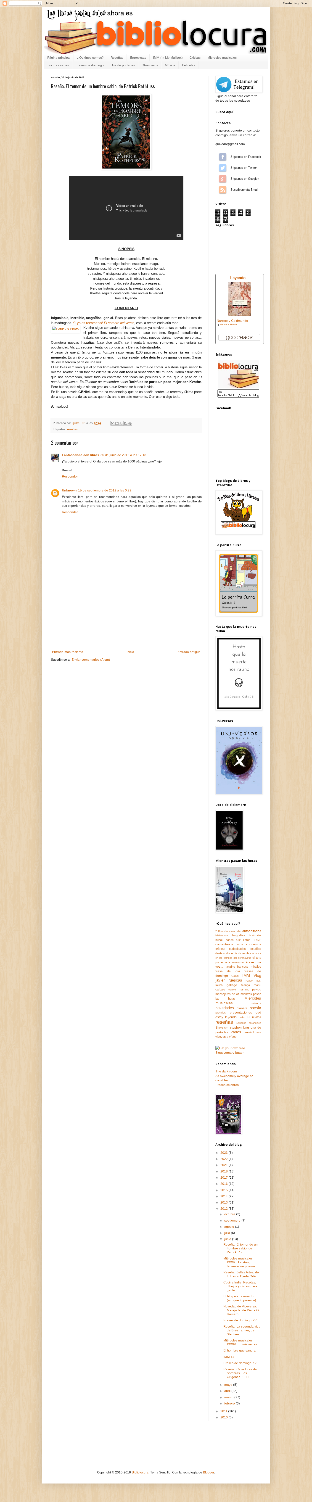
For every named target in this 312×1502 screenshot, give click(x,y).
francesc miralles (249, 966)
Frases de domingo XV (239, 1363)
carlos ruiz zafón (238, 940)
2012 (224, 1208)
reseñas (72, 429)
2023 (224, 1152)
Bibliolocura (140, 1472)
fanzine (230, 966)
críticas (220, 948)
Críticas (195, 57)
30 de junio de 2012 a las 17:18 (123, 455)
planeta (242, 1008)
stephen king (239, 1027)
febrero (230, 1403)
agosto (229, 1226)
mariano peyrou (250, 989)
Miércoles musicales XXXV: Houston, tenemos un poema (239, 1262)
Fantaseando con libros (80, 455)
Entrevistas (138, 57)
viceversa (221, 1036)
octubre (230, 1214)
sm (226, 1027)
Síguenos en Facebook (222, 157)
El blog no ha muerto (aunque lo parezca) (239, 1298)
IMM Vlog (251, 975)
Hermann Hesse (228, 324)
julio (227, 1233)
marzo (229, 1397)
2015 (224, 1190)
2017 (224, 1177)
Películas (188, 65)
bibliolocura (221, 935)
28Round (220, 931)
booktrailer (255, 935)
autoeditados (251, 931)
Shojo (219, 1027)
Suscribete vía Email (222, 189)
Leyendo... (239, 278)
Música (170, 65)
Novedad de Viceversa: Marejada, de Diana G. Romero (241, 1310)
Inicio (130, 652)
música (256, 1003)
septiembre (232, 1220)
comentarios (224, 944)
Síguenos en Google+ (222, 178)
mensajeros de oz (227, 994)
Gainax (235, 975)
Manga (245, 985)
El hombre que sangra (239, 1350)
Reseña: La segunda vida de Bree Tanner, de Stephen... (241, 1330)
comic (240, 944)
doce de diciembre (238, 953)
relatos (256, 1017)
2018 (224, 1171)
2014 (224, 1196)
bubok (219, 940)
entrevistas (238, 962)
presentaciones (241, 1012)
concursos (253, 944)
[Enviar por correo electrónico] (112, 423)
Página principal (58, 57)
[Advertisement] (126, 614)
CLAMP (257, 940)
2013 (224, 1202)
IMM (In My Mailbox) (168, 57)
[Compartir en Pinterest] (130, 423)
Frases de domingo (90, 65)
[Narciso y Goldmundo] (239, 315)
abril (227, 1391)
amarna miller (233, 931)
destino (220, 953)
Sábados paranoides (248, 1023)
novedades (224, 1008)
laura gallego (226, 985)
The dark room (226, 1071)
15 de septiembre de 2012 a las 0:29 (104, 490)
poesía (255, 1008)
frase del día (227, 971)
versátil (249, 1032)
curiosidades (237, 948)
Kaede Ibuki (253, 980)
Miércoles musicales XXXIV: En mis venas (240, 1342)
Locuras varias (58, 65)
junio (228, 1239)
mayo (228, 1384)
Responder (70, 476)
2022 (224, 1159)
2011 (224, 1411)
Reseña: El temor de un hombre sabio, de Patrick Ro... (240, 1248)
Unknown (69, 490)
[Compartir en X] (121, 423)
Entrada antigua (189, 652)
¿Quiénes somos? (90, 57)
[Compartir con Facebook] (125, 423)
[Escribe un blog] (117, 423)
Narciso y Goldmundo (232, 320)
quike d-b (244, 1017)
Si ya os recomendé (103, 323)
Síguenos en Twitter (222, 168)
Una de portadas (123, 65)
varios (236, 1032)
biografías (238, 935)
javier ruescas (228, 980)
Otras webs (150, 65)
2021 (224, 1165)
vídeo (232, 1036)
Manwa (232, 989)
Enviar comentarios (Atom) (90, 659)
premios (220, 1012)
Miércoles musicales (222, 57)
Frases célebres (227, 1085)
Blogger (208, 1472)
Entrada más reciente (67, 652)
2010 (224, 1417)
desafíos (255, 948)
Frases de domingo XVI (240, 1320)
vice (258, 1032)
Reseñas (117, 57)
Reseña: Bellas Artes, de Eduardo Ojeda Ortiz (241, 1274)
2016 (224, 1183)
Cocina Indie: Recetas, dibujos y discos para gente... (240, 1286)
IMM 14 (228, 1357)
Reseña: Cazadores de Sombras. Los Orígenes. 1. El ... (240, 1373)
